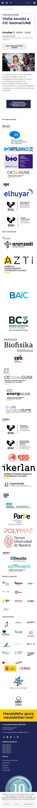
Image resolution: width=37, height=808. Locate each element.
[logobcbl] (18, 137)
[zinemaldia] (18, 701)
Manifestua (6, 763)
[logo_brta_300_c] (6, 601)
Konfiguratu (28, 804)
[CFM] (6, 371)
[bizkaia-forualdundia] (18, 584)
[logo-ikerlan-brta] (18, 471)
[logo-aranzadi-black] (18, 244)
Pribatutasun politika (9, 728)
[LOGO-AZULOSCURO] (31, 622)
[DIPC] (6, 185)
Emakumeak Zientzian (10, 760)
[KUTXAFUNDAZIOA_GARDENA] (6, 495)
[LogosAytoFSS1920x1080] (6, 591)
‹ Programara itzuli (8, 9)
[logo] (18, 345)
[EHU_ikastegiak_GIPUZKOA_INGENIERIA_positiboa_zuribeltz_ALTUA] (18, 444)
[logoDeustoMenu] (18, 559)
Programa (5, 768)
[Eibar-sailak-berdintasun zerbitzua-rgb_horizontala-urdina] (31, 644)
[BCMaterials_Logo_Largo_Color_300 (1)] (18, 149)
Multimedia (6, 770)
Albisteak (5, 765)
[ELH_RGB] (18, 193)
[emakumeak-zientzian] (3, 3)
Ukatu (16, 804)
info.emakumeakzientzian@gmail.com (15, 732)
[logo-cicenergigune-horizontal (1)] (18, 395)
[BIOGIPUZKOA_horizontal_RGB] (18, 161)
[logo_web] (18, 457)
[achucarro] (6, 238)
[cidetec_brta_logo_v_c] (6, 420)
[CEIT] (18, 359)
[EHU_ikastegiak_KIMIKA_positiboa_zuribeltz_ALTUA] (18, 222)
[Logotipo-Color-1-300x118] (31, 601)
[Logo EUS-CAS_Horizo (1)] (18, 505)
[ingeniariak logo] (18, 484)
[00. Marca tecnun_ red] (18, 541)
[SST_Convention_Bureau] (6, 633)
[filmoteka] (31, 654)
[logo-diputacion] (6, 583)
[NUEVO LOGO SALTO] (6, 609)
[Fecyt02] (18, 653)
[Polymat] (18, 531)
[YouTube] (7, 737)
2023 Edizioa (6, 749)
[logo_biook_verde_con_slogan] (18, 632)
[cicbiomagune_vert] (18, 380)
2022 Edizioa (6, 748)
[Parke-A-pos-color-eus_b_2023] (18, 519)
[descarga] (18, 174)
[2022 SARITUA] (11, 3)
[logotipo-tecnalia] (6, 553)
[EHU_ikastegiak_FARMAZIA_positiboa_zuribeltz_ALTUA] (18, 429)
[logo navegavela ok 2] (6, 644)
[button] (28, 3)
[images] (6, 662)
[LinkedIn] (17, 737)
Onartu (6, 804)
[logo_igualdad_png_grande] (18, 644)
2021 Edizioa (6, 746)
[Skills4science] (18, 683)
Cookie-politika (7, 729)
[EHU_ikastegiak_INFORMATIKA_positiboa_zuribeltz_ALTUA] (18, 206)
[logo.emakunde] (31, 633)
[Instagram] (4, 737)
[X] (14, 737)
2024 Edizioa (6, 751)
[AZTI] (18, 265)
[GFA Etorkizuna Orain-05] (31, 584)
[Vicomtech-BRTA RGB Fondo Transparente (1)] (18, 568)
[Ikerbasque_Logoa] (18, 601)
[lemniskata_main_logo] (18, 662)
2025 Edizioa (6, 753)
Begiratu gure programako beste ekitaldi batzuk (18, 104)
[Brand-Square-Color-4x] (18, 324)
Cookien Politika (29, 799)
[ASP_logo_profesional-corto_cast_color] (18, 622)
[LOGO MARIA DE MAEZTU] (6, 653)
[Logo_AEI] (6, 624)
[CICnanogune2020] (18, 409)
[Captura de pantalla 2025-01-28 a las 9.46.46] (18, 592)
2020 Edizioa (6, 745)
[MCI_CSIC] (18, 668)
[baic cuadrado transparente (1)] (18, 295)
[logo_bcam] (6, 126)
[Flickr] (11, 737)
